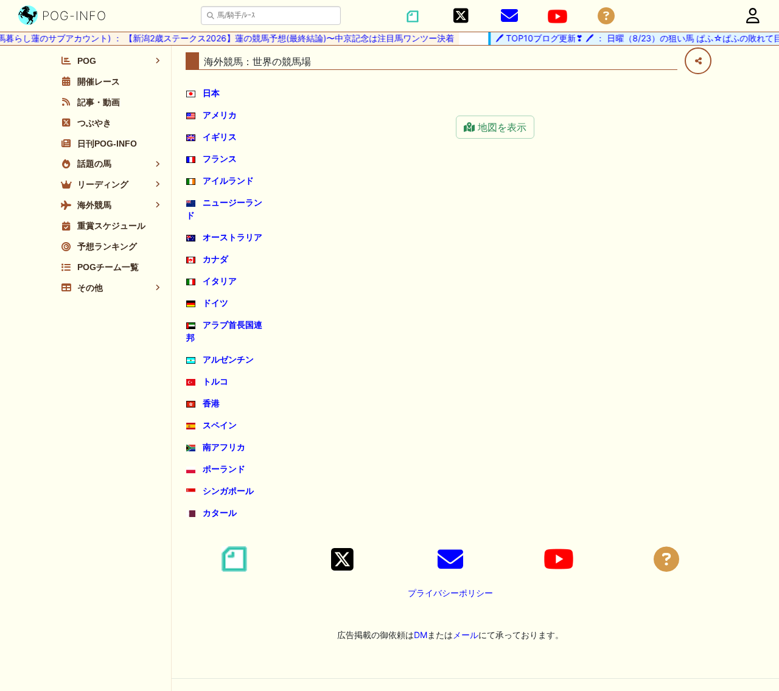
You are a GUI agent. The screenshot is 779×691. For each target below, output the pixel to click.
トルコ (215, 381)
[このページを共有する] (698, 60)
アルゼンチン (228, 359)
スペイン (220, 425)
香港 (211, 403)
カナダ (215, 259)
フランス (220, 158)
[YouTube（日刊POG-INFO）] (557, 16)
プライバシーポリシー (450, 593)
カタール (220, 512)
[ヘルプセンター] (606, 16)
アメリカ (220, 114)
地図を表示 (500, 127)
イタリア (220, 281)
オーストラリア (232, 237)
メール (465, 635)
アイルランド (228, 180)
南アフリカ (224, 447)
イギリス (220, 136)
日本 (211, 93)
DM (420, 635)
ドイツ (215, 302)
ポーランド (224, 469)
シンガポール (228, 490)
